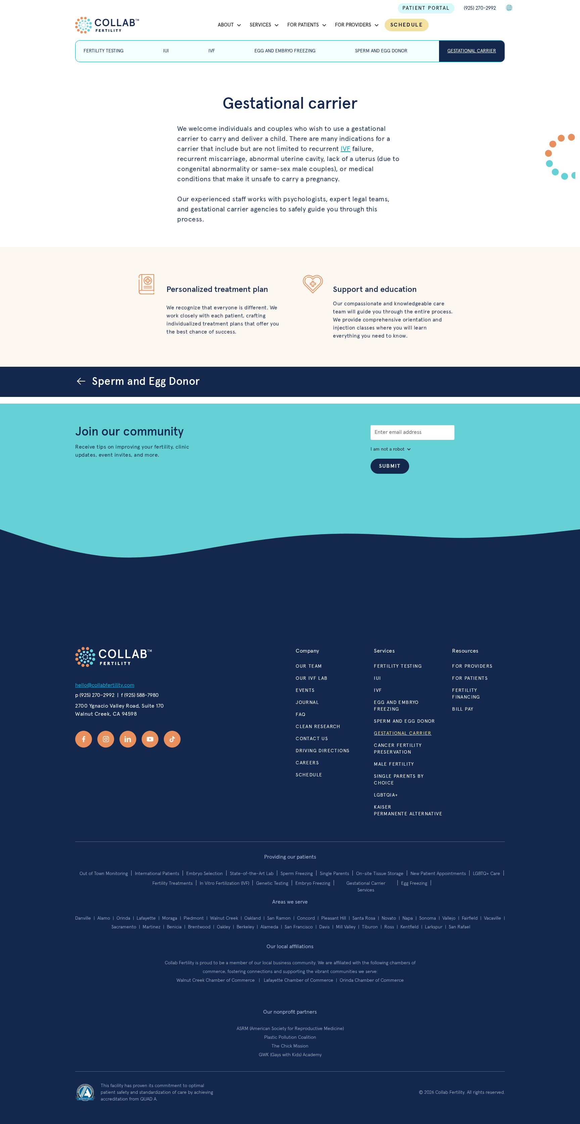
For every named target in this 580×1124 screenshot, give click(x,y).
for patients (470, 678)
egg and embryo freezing (396, 706)
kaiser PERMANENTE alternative (408, 810)
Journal (307, 702)
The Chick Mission (290, 1046)
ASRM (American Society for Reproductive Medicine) (290, 1028)
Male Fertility (394, 764)
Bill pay (462, 709)
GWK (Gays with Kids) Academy (290, 1055)
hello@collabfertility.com (104, 685)
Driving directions (322, 751)
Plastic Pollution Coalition (290, 1037)
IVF (346, 149)
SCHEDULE (406, 25)
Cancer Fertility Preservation (398, 749)
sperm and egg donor (404, 721)
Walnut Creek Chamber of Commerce (217, 980)
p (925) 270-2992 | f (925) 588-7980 (117, 695)
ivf (378, 690)
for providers (472, 666)
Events (305, 690)
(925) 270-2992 (480, 8)
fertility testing (398, 666)
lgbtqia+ (386, 795)
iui (377, 678)
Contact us (312, 738)
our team (309, 666)
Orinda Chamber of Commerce (372, 980)
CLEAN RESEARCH (318, 726)
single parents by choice (399, 779)
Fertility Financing (466, 694)
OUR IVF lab (312, 678)
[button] (229, 25)
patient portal (426, 8)
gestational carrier (403, 733)
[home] (107, 25)
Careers (307, 763)
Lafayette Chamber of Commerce (299, 980)
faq (300, 714)
